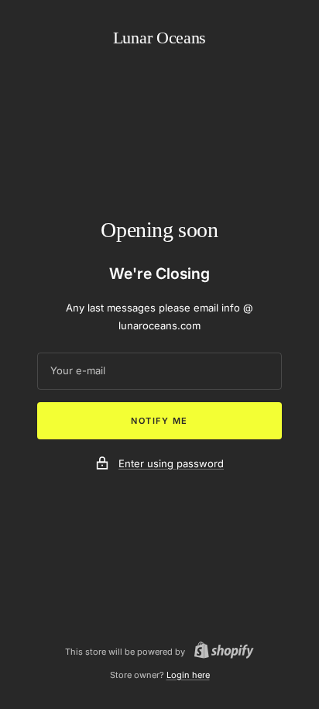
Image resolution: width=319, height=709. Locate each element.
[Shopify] (219, 652)
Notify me (159, 420)
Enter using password (171, 463)
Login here (188, 674)
